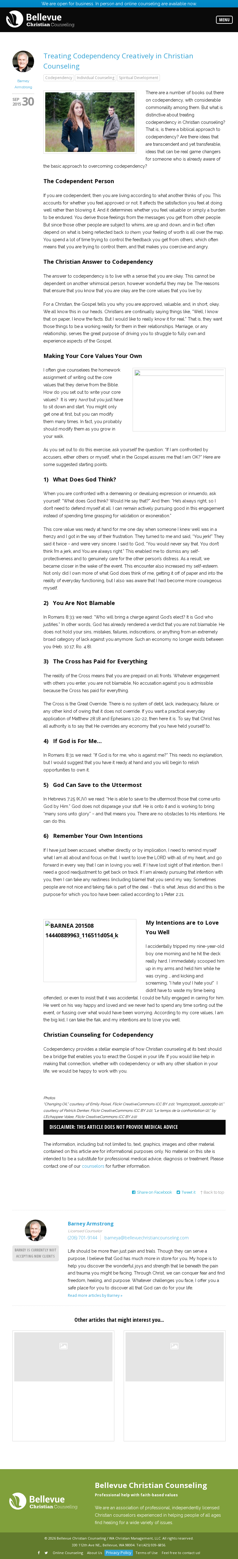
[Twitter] (46, 1553)
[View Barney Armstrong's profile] (23, 74)
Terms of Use (146, 1552)
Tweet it (189, 1192)
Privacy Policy (118, 1552)
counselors (93, 1166)
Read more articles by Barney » (95, 1295)
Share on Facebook (154, 1192)
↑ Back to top (212, 1192)
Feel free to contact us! (181, 1552)
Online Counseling (68, 1552)
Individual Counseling (95, 77)
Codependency (58, 77)
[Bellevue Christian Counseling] (40, 19)
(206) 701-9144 (82, 1238)
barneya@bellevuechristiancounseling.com (146, 1238)
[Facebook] (39, 1553)
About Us (94, 1552)
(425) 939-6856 (154, 1545)
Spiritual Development (138, 77)
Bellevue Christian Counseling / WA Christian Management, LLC (109, 1538)
